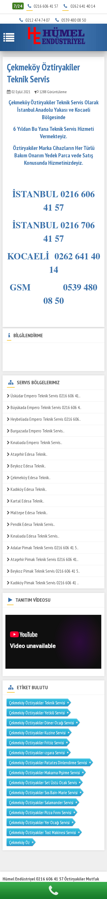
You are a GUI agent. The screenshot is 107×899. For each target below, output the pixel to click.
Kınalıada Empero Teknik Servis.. (36, 442)
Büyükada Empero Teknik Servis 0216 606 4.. (45, 407)
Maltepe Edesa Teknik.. (29, 512)
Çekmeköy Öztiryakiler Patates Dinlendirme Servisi (48, 762)
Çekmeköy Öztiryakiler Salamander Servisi (41, 802)
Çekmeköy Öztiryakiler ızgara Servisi (37, 752)
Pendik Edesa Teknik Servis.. (32, 524)
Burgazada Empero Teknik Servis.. (37, 431)
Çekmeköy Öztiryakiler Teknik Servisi (37, 702)
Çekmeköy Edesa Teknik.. (30, 477)
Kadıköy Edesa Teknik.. (28, 489)
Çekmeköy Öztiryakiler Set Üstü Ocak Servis (43, 782)
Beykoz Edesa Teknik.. (28, 466)
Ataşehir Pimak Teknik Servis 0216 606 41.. (44, 559)
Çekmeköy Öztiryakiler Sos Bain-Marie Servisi (43, 792)
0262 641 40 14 (82, 6)
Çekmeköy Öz (19, 842)
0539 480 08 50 (75, 20)
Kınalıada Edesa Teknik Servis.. (34, 536)
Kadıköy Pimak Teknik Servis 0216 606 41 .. (44, 582)
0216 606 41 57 (46, 6)
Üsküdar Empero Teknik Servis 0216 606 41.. (45, 395)
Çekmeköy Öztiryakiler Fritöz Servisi (36, 742)
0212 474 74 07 (39, 20)
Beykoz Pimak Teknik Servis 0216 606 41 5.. (45, 571)
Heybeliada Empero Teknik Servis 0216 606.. (45, 419)
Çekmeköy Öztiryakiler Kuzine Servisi (37, 732)
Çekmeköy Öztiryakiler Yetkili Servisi (37, 712)
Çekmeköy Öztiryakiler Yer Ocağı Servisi (39, 822)
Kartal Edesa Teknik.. (27, 501)
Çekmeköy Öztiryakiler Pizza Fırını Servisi (40, 812)
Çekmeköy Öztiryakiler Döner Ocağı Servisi (41, 722)
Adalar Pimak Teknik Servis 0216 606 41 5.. (44, 547)
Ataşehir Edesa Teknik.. (28, 454)
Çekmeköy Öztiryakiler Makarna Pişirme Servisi (44, 772)
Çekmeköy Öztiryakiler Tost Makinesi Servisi (42, 832)
